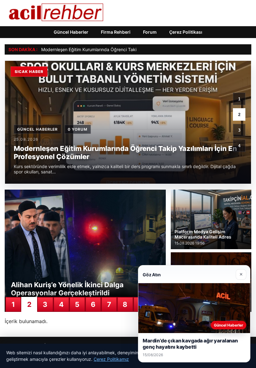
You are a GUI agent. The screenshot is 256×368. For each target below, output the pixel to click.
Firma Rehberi (115, 32)
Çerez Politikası (185, 32)
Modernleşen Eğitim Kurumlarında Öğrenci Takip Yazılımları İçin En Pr (111, 49)
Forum (150, 32)
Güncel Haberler (71, 32)
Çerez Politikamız (111, 359)
